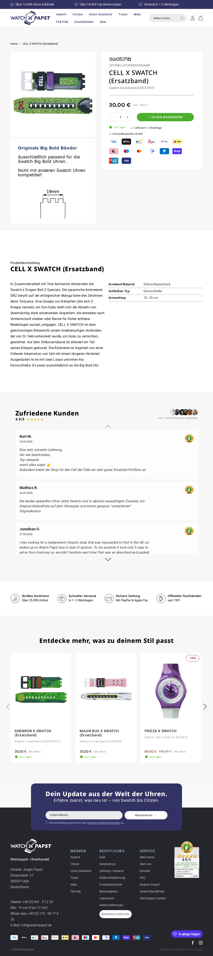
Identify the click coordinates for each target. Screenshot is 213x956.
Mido (74, 884)
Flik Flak (76, 891)
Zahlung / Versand (111, 871)
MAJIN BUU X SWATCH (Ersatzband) (99, 733)
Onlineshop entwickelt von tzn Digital (181, 949)
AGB (102, 857)
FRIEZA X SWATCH (160, 731)
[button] (61, 14)
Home (13, 43)
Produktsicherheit (110, 884)
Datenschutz (107, 864)
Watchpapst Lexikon (153, 898)
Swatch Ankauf (150, 884)
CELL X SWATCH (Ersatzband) (40, 43)
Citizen (75, 864)
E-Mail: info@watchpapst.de (31, 925)
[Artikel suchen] (182, 18)
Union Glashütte (81, 871)
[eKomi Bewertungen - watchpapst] (186, 859)
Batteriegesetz (108, 891)
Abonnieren (144, 815)
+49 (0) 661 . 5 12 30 (38, 902)
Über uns (145, 864)
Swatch (75, 857)
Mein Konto (147, 857)
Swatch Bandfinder (152, 891)
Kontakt (145, 871)
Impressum (106, 898)
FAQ (142, 877)
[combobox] (168, 18)
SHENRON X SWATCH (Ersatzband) (33, 733)
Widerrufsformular (111, 905)
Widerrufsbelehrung (112, 877)
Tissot (74, 877)
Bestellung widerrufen (116, 914)
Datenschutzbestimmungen (103, 822)
